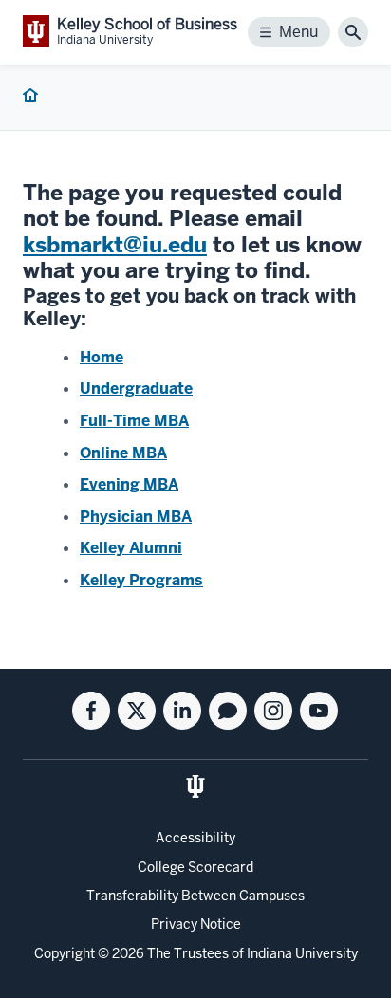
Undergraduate (136, 388)
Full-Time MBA (134, 421)
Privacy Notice (196, 924)
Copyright (64, 953)
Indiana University (302, 953)
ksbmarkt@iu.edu (115, 245)
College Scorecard (195, 867)
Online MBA (123, 453)
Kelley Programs (141, 580)
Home (101, 357)
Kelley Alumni (131, 548)
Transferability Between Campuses (195, 895)
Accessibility (195, 837)
